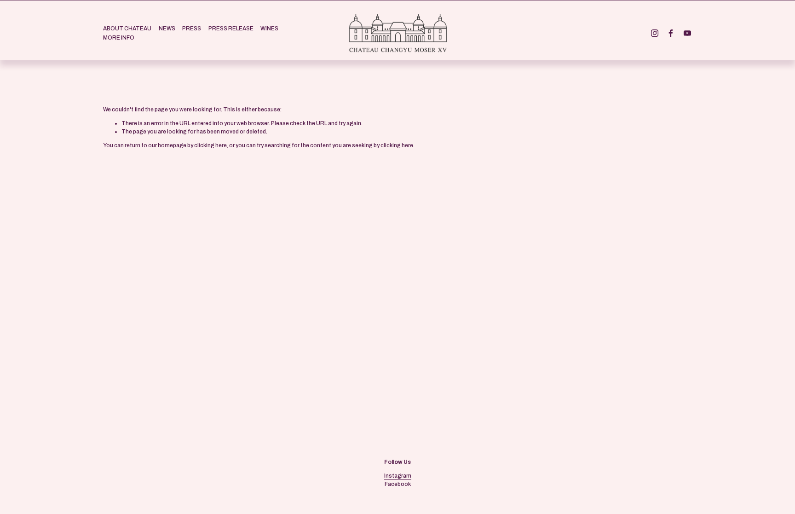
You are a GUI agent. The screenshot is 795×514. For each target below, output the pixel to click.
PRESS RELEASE (230, 28)
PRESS (191, 28)
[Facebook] (670, 33)
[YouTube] (687, 33)
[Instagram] (654, 33)
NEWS (167, 28)
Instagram (397, 476)
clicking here (210, 145)
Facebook (398, 484)
